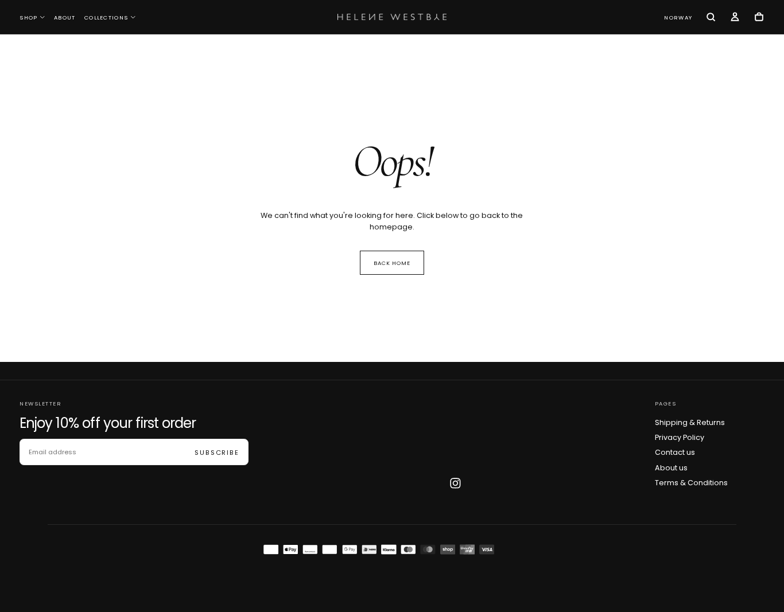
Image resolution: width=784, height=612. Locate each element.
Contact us (675, 452)
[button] (678, 18)
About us (671, 468)
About (65, 17)
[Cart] (759, 18)
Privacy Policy (679, 437)
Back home (392, 263)
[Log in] (734, 18)
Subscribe (217, 452)
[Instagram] (455, 483)
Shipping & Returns (690, 422)
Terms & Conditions (691, 483)
